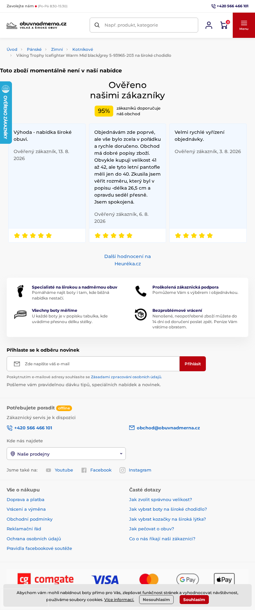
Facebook (101, 470)
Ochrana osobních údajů (34, 538)
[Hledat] (97, 25)
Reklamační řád (24, 528)
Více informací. (119, 599)
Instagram (140, 470)
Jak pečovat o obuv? (151, 528)
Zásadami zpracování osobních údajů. (126, 377)
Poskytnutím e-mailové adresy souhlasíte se (84, 377)
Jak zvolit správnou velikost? (160, 499)
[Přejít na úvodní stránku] (36, 25)
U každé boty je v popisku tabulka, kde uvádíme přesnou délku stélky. (70, 318)
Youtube (64, 470)
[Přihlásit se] (209, 25)
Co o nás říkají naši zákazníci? (162, 538)
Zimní (57, 49)
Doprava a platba (25, 499)
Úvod (12, 49)
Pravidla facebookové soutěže (39, 548)
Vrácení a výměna (26, 509)
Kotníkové (82, 49)
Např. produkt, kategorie (131, 25)
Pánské (34, 49)
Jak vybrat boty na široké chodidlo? (168, 509)
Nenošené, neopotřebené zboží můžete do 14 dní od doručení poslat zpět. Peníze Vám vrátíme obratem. (194, 321)
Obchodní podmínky (29, 519)
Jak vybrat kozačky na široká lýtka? (167, 519)
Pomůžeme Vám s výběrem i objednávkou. (195, 292)
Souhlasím (194, 599)
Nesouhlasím (156, 599)
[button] (243, 25)
